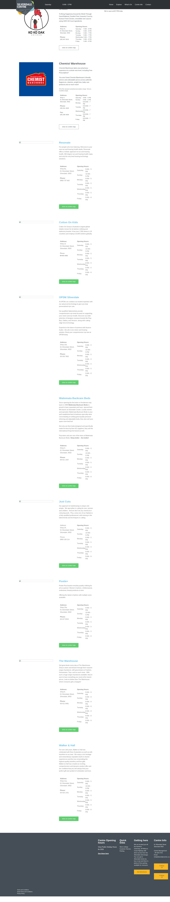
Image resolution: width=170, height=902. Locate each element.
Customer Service (125, 849)
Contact (148, 4)
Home (111, 4)
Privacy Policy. (21, 893)
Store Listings (124, 847)
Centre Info (139, 4)
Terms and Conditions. (23, 890)
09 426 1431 (64, 793)
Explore (119, 4)
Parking (122, 851)
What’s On (128, 4)
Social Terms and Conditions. (25, 891)
